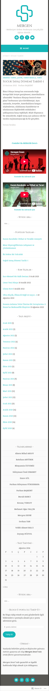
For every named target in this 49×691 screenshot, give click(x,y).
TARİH (39, 78)
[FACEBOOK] (16, 680)
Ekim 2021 (7, 366)
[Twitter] (27, 37)
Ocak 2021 (7, 403)
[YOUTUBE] (33, 680)
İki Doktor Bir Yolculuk (13, 254)
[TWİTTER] (27, 680)
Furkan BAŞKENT (25, 85)
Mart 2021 (7, 391)
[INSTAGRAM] (22, 680)
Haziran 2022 (8, 348)
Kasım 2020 (8, 416)
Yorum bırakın (9, 124)
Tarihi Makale (29, 78)
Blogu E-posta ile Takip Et (24, 609)
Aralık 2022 (8, 329)
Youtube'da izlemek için (24, 176)
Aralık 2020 (8, 409)
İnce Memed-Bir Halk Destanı (16, 276)
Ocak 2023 (7, 323)
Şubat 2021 (7, 397)
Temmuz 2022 (9, 341)
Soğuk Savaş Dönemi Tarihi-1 (23, 81)
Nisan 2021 (7, 385)
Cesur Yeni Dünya (10, 282)
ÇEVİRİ (19, 78)
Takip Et (9, 634)
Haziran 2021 (8, 378)
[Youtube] (32, 37)
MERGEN (24, 26)
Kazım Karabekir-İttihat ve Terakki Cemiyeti (22, 239)
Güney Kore (8, 288)
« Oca (5, 587)
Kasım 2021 (8, 360)
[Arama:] (24, 223)
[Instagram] (22, 37)
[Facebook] (16, 37)
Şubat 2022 (7, 354)
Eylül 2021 (7, 372)
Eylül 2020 (7, 428)
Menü (26, 48)
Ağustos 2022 (8, 335)
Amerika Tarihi (9, 78)
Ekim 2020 (7, 422)
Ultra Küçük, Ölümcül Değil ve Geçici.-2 (20, 295)
